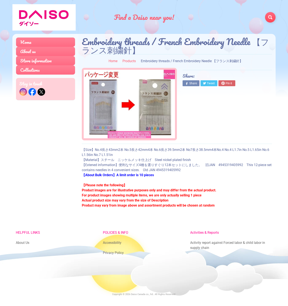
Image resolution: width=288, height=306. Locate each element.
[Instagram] (23, 92)
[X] (41, 92)
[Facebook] (32, 92)
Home (25, 42)
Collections (30, 70)
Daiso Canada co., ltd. (142, 294)
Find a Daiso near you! (144, 17)
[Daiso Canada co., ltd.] (44, 17)
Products (129, 61)
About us (28, 51)
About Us (22, 243)
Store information (36, 60)
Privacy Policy (113, 253)
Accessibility (112, 243)
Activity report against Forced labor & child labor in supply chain (227, 245)
